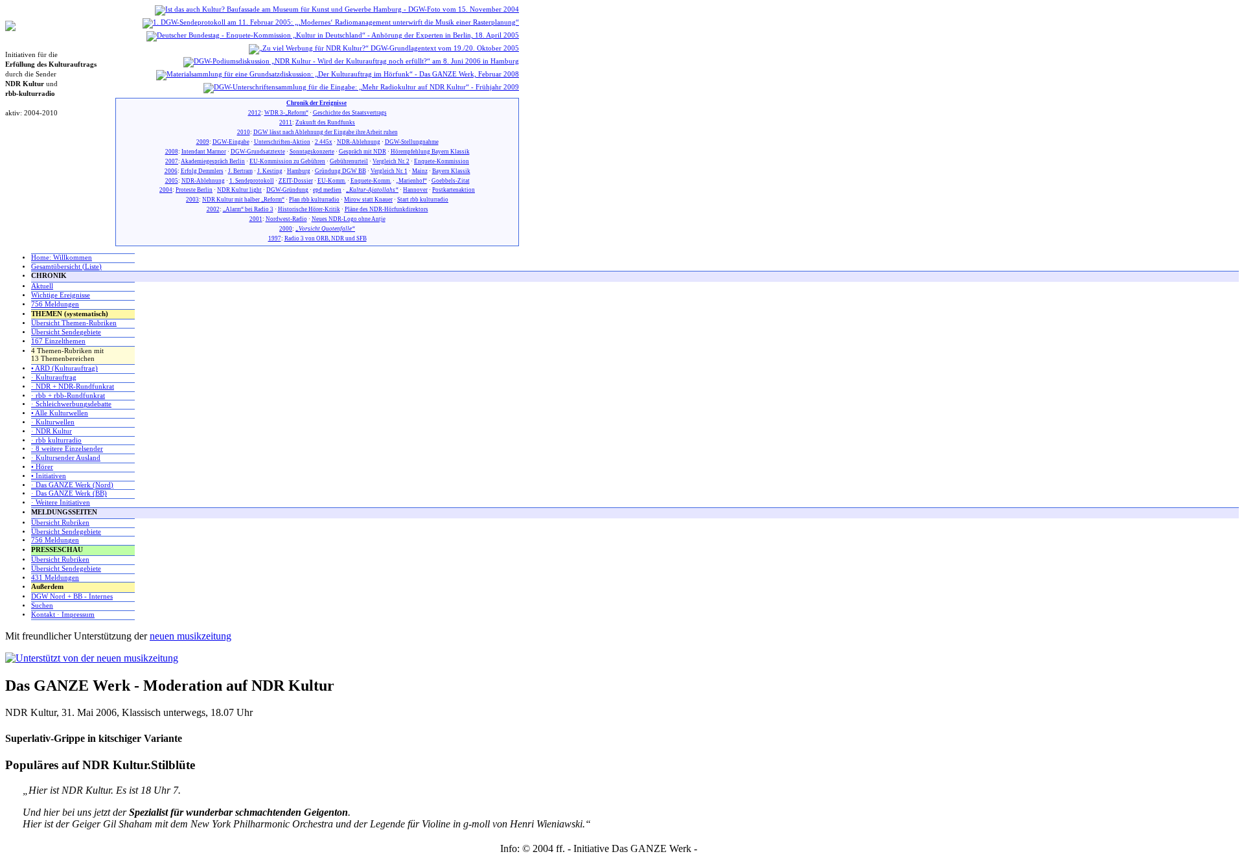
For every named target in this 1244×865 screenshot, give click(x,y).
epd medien (327, 190)
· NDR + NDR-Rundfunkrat (72, 386)
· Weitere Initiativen (60, 502)
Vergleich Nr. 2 (391, 161)
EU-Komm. (331, 181)
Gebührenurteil (349, 161)
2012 (254, 113)
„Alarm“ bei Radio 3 (248, 209)
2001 (255, 219)
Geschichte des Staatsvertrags (350, 113)
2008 (171, 151)
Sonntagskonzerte (312, 151)
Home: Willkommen (61, 257)
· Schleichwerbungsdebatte (71, 404)
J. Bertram (240, 171)
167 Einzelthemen (58, 341)
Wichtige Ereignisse (60, 295)
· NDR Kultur (51, 431)
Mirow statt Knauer (368, 199)
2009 (202, 142)
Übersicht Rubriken (60, 522)
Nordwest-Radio (286, 219)
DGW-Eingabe (231, 142)
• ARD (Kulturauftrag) (64, 368)
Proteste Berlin (194, 190)
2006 (171, 171)
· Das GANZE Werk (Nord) (72, 485)
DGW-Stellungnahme (412, 142)
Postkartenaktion (453, 190)
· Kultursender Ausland (65, 457)
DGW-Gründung (287, 190)
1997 (274, 238)
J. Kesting (269, 171)
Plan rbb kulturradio (314, 199)
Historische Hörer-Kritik (309, 209)
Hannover (415, 190)
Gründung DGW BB (340, 171)
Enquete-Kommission (441, 161)
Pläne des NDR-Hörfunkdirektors (386, 209)
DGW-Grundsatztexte (258, 151)
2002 (213, 209)
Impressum (722, 848)
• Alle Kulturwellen (59, 413)
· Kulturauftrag (53, 377)
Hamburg (298, 171)
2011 (285, 122)
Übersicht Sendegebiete (66, 332)
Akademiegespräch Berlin (213, 161)
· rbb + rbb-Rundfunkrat (68, 395)
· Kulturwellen (53, 422)
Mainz (420, 171)
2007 (171, 161)
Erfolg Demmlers (202, 171)
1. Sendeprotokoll (251, 181)
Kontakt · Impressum (63, 614)
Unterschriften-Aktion (282, 142)
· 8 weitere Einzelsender (67, 448)
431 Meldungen (55, 577)
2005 (171, 181)
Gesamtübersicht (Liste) (66, 266)
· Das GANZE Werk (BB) (69, 493)
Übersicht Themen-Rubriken (74, 323)
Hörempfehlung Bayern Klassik (430, 151)
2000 (285, 228)
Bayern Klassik (451, 171)
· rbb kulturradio (56, 440)
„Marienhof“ (411, 181)
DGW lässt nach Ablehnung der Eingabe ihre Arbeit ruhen (325, 132)
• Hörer (42, 466)
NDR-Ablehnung (358, 142)
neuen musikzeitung (190, 635)
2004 (165, 190)
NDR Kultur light (239, 190)
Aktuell (42, 286)
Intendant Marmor (203, 151)
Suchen (42, 605)
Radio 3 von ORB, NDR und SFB (325, 238)
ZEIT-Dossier (296, 181)
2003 (192, 199)
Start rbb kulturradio (422, 199)
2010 (243, 132)
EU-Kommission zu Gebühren (287, 161)
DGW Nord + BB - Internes (72, 596)
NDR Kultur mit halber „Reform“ (243, 199)
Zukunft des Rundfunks (325, 122)
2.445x (323, 142)
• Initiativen (48, 475)
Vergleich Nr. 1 (389, 171)
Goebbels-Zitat (451, 181)
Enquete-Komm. (371, 181)
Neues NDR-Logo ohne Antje (349, 219)
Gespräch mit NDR (362, 151)
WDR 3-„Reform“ (286, 113)
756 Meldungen (55, 304)
